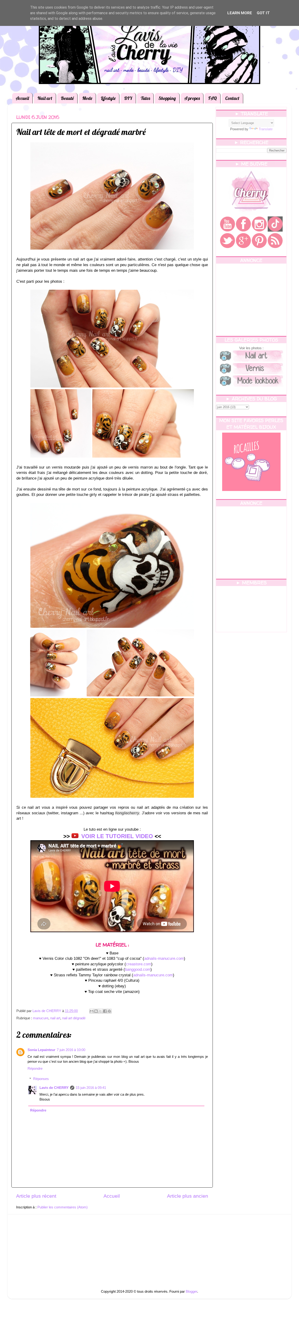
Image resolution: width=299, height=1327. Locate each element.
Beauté (67, 98)
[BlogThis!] (96, 1011)
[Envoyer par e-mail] (91, 1011)
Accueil (22, 98)
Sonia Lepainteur (41, 1050)
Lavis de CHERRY (54, 1088)
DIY (128, 98)
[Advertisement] (251, 300)
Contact (232, 98)
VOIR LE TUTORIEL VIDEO (117, 836)
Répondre (35, 1068)
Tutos (145, 98)
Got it (263, 13)
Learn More (239, 13)
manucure (40, 1018)
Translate (266, 129)
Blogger (191, 1291)
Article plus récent (36, 1196)
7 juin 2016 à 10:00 (71, 1050)
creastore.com (138, 964)
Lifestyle (108, 98)
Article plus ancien (187, 1196)
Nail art (44, 98)
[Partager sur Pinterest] (109, 1011)
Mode (87, 98)
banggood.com (137, 969)
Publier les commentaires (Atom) (62, 1207)
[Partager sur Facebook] (105, 1011)
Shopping (167, 98)
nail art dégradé (73, 1018)
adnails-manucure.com (164, 958)
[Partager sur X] (100, 1011)
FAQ (212, 98)
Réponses (41, 1079)
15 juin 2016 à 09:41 (91, 1088)
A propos (192, 98)
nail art (55, 1018)
